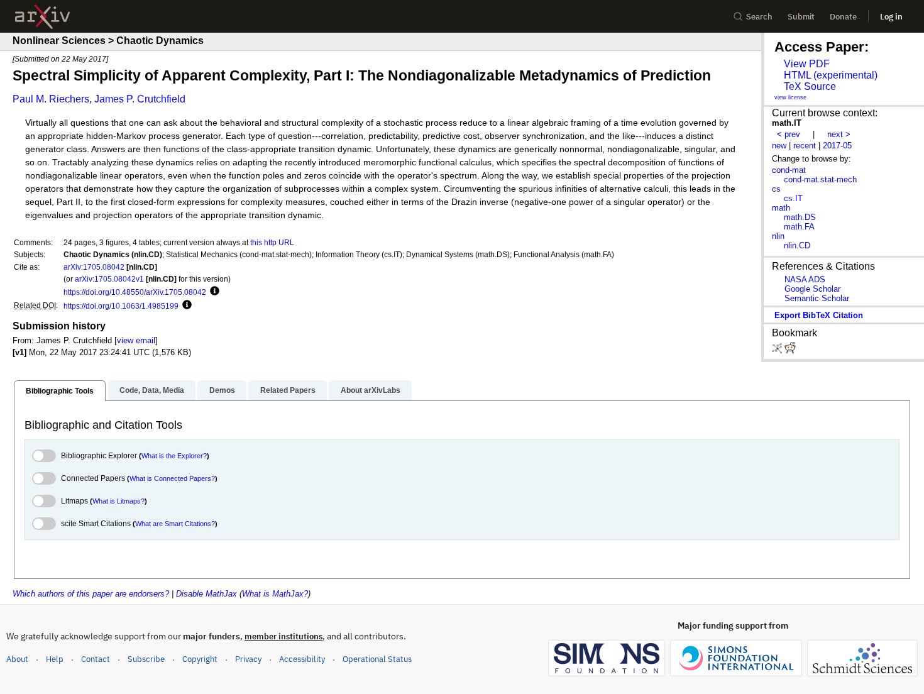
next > (838, 134)
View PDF (807, 63)
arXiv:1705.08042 (93, 267)
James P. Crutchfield (139, 99)
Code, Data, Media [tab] (151, 390)
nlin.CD (797, 245)
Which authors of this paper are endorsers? (91, 593)
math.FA (799, 226)
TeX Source (810, 86)
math (781, 207)
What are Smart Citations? (175, 523)
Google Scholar (812, 289)
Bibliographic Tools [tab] (60, 391)
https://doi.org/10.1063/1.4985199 (121, 306)
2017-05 (837, 145)
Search (759, 16)
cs (776, 189)
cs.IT (793, 198)
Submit (801, 16)
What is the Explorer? (174, 456)
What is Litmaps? (118, 501)
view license (790, 97)
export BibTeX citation (818, 315)
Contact (95, 659)
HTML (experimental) (830, 75)
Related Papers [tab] (288, 390)
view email (136, 340)
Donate (843, 16)
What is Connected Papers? (172, 478)
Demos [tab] (222, 390)
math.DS (800, 217)
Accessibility (302, 659)
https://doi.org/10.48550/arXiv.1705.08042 (134, 292)
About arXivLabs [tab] (370, 390)
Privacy (248, 659)
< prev (788, 134)
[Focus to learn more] (212, 291)
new (779, 145)
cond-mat (789, 170)
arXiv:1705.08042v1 (109, 279)
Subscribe (146, 659)
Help (54, 659)
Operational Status (377, 658)
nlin (778, 236)
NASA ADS (804, 279)
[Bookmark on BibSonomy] (778, 350)
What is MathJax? (275, 593)
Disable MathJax (206, 593)
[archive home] (42, 16)
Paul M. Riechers (51, 99)
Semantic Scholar (816, 298)
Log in (891, 16)
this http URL (272, 242)
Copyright (199, 659)
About (17, 659)
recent (804, 145)
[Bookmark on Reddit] (790, 350)
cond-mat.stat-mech (820, 179)
